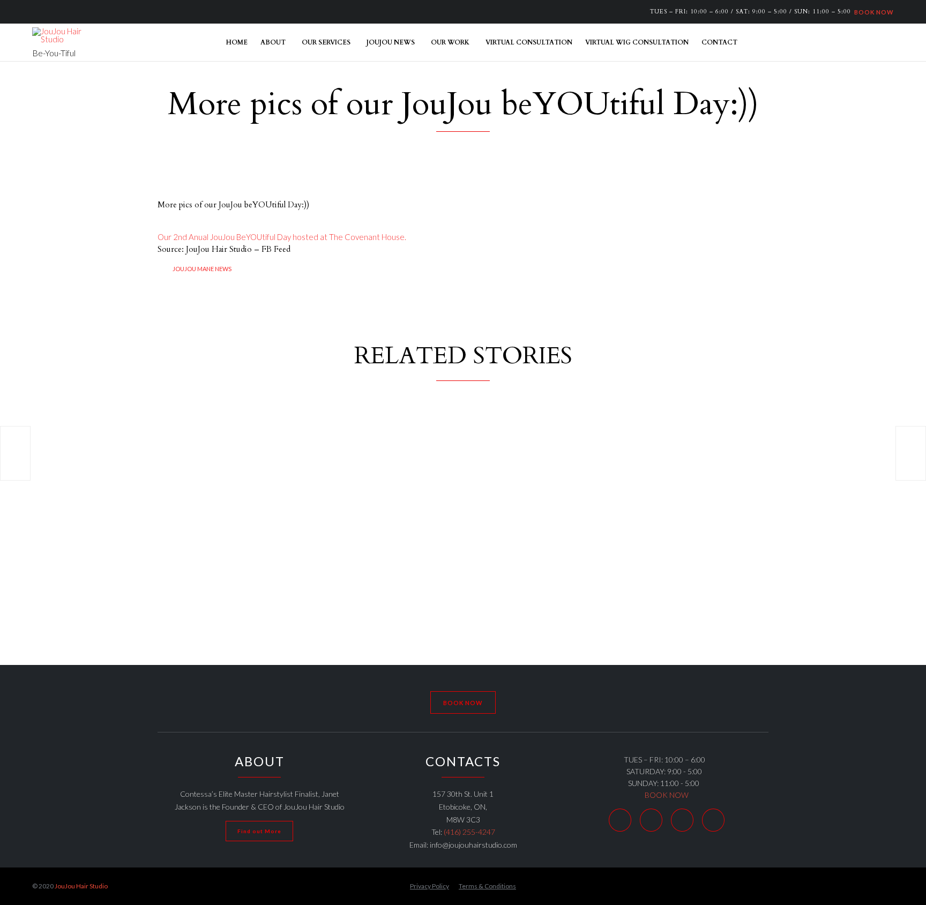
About (273, 42)
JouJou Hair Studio (81, 886)
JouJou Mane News (202, 268)
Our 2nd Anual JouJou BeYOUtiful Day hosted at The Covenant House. (282, 237)
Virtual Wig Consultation (637, 42)
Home (237, 42)
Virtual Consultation (529, 42)
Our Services (326, 42)
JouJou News (391, 42)
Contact (719, 42)
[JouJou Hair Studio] (59, 35)
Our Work (450, 42)
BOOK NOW (872, 11)
